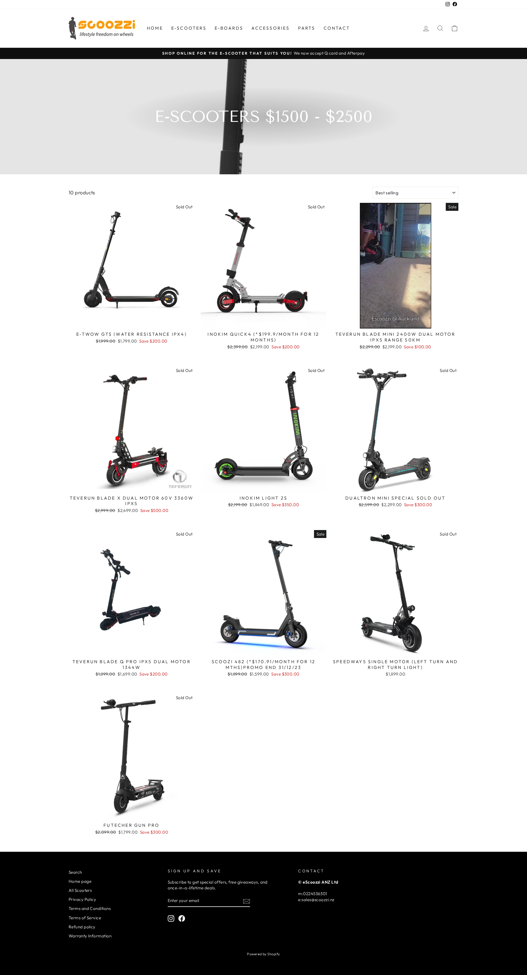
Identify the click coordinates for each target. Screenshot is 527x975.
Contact (337, 28)
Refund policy (82, 926)
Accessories (270, 28)
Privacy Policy (82, 899)
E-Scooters (188, 28)
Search (75, 872)
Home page (80, 881)
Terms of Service (85, 917)
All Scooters (80, 890)
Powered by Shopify (263, 954)
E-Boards (229, 28)
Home (155, 28)
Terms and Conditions (90, 908)
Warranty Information (90, 935)
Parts (306, 28)
